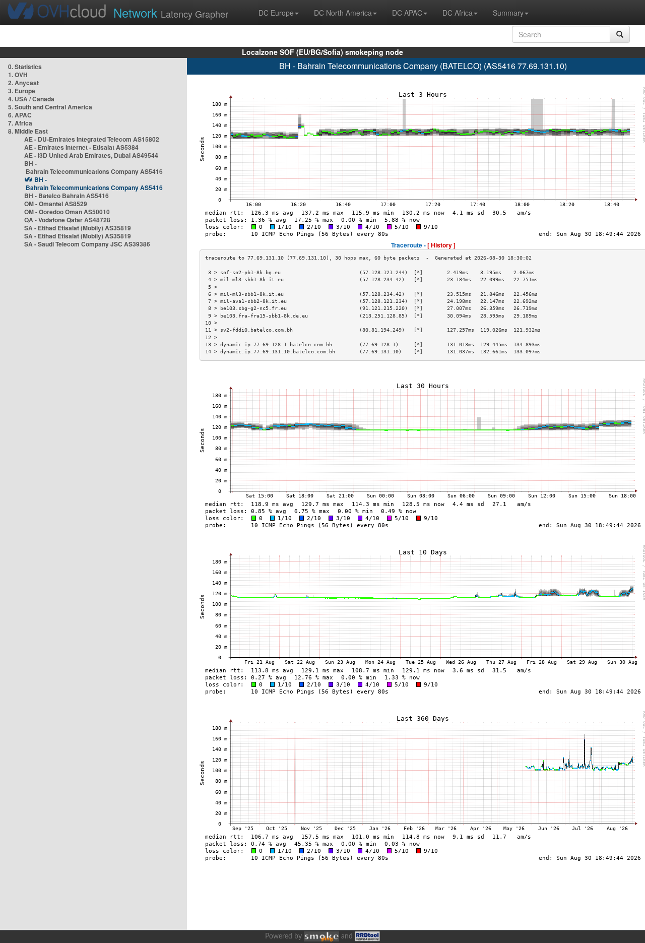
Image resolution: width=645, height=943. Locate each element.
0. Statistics (25, 66)
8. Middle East (28, 131)
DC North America (343, 13)
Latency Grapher (170, 12)
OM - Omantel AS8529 (55, 203)
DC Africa (457, 13)
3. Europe (21, 90)
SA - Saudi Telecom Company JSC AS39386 (87, 243)
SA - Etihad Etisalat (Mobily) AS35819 (77, 227)
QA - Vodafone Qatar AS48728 (67, 219)
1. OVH (18, 74)
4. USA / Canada (31, 98)
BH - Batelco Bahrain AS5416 (66, 195)
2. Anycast (23, 82)
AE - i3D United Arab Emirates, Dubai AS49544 (91, 155)
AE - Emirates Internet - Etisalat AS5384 (81, 147)
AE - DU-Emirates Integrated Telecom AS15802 (91, 139)
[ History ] (441, 244)
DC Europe (276, 13)
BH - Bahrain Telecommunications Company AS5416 (93, 167)
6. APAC (20, 114)
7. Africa (20, 123)
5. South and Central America (50, 106)
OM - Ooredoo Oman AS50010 (67, 211)
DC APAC (407, 13)
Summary (508, 13)
